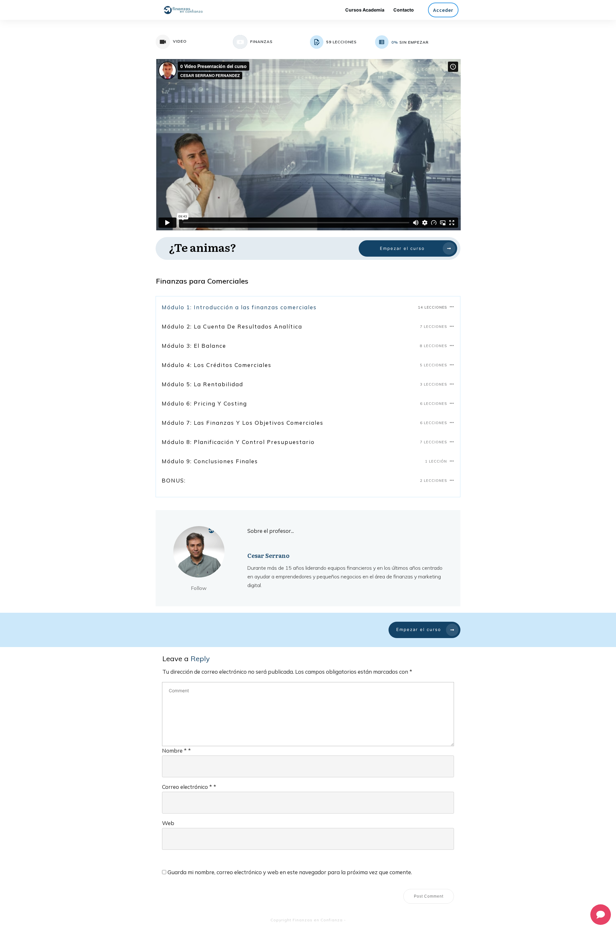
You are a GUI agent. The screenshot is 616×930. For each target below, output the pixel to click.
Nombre (176, 750)
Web (168, 823)
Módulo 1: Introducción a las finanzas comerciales (239, 307)
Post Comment (428, 896)
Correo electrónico (189, 786)
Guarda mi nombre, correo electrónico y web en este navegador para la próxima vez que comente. (289, 872)
